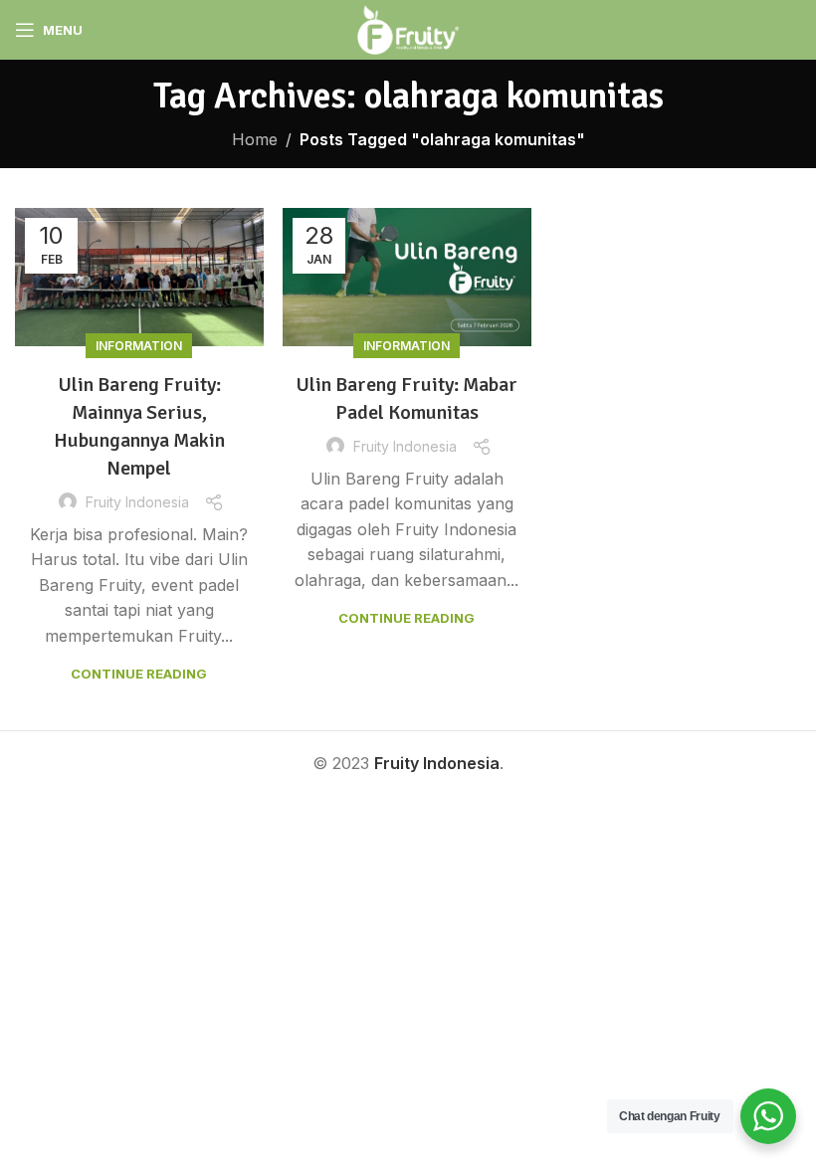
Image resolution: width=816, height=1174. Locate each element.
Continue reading (139, 674)
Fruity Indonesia (137, 501)
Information (139, 345)
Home (255, 139)
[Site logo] (408, 28)
